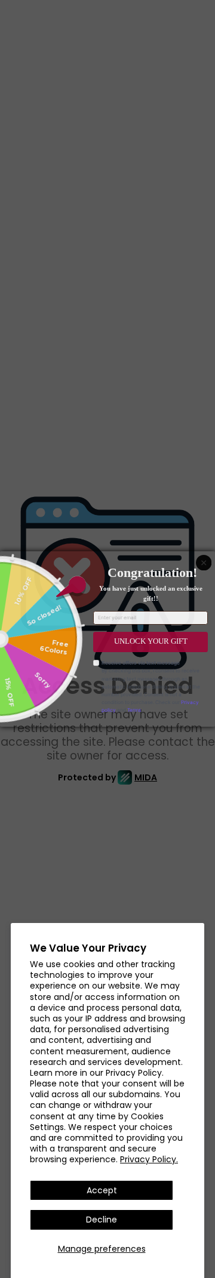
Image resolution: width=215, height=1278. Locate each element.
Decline (101, 1219)
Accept (102, 1190)
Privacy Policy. (149, 1159)
